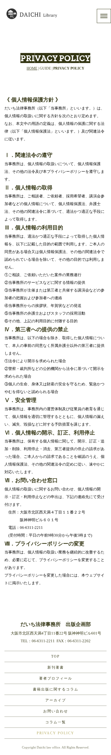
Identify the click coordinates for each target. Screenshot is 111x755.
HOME (32, 68)
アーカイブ (55, 700)
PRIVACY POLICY (55, 733)
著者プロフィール (55, 678)
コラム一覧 (55, 722)
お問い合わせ (55, 711)
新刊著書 (55, 667)
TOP (55, 656)
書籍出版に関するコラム (55, 689)
